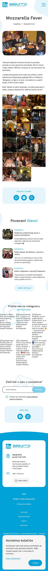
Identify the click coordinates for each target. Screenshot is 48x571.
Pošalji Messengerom (24, 197)
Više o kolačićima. (13, 558)
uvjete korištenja (31, 397)
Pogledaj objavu (8, 321)
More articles (24, 288)
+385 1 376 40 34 (17, 474)
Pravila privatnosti (24, 516)
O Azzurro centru (24, 504)
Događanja (17, 24)
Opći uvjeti (24, 512)
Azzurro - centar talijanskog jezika (14, 4)
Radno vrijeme (22, 480)
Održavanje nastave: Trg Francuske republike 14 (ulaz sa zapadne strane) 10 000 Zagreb (21, 461)
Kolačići (24, 521)
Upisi (24, 494)
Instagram (28, 416)
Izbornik (43, 4)
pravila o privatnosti (15, 399)
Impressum (24, 525)
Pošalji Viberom (31, 197)
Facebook (20, 416)
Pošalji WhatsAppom (16, 197)
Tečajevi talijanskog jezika (24, 499)
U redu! (35, 563)
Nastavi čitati (24, 237)
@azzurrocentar (24, 309)
